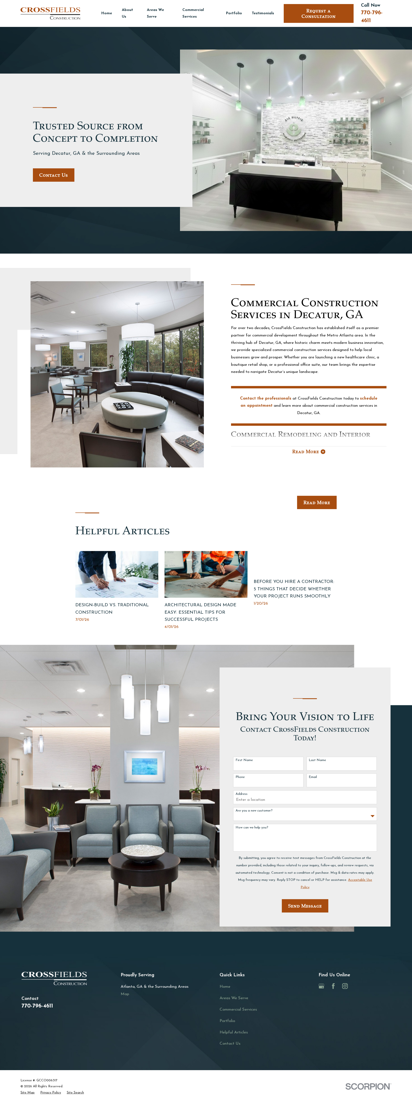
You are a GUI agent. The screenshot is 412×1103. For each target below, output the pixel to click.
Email (313, 777)
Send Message (305, 906)
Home (225, 987)
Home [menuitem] (106, 13)
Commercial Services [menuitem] (193, 13)
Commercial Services (238, 1010)
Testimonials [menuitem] (263, 13)
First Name (244, 760)
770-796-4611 (37, 1006)
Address (241, 794)
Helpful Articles (234, 1032)
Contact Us (53, 175)
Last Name (317, 760)
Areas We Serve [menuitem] (155, 13)
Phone (240, 777)
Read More (317, 502)
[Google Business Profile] (321, 986)
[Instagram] (345, 986)
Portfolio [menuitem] (234, 13)
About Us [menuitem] (127, 13)
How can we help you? (252, 827)
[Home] (50, 13)
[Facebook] (333, 986)
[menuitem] (28, 1093)
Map (125, 994)
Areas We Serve (234, 998)
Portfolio (227, 1021)
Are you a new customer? (254, 810)
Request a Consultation (319, 13)
